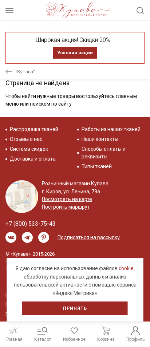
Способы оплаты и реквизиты (104, 152)
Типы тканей (97, 166)
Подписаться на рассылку (89, 237)
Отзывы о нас (26, 139)
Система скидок (29, 149)
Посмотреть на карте (67, 199)
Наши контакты (100, 139)
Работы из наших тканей (111, 129)
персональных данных (77, 277)
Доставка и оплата (33, 159)
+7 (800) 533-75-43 (30, 223)
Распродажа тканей (34, 129)
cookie (126, 268)
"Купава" (25, 71)
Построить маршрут (66, 207)
